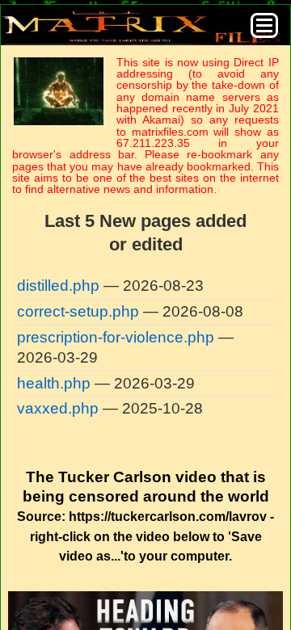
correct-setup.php (78, 311)
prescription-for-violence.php (115, 337)
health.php (54, 383)
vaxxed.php (58, 408)
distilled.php (58, 285)
